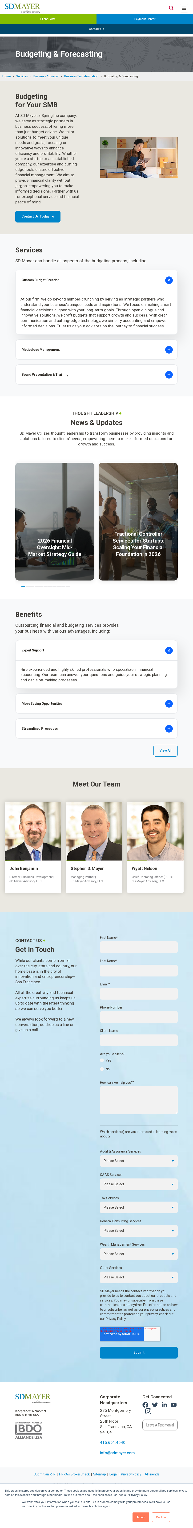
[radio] (139, 1062)
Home (6, 76)
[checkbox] (139, 1066)
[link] (33, 1398)
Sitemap (99, 1474)
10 (63, 586)
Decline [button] (161, 1517)
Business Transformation (81, 76)
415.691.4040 (112, 1442)
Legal (113, 1474)
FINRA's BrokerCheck (74, 1474)
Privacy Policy (131, 1474)
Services (22, 76)
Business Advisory (46, 76)
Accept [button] (141, 1517)
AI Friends (152, 1474)
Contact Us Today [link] (35, 216)
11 (68, 586)
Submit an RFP (45, 1474)
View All (166, 750)
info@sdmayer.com (117, 1452)
